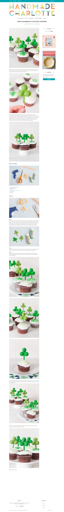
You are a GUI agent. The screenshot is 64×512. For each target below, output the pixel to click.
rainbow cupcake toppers (32, 380)
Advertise (43, 505)
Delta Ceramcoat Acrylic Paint (15, 190)
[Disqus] (24, 485)
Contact (43, 507)
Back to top (50, 510)
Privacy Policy (25, 510)
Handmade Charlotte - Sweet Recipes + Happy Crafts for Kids (32, 9)
